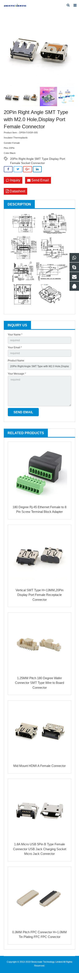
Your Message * (17, 373)
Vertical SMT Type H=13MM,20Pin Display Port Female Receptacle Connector (39, 594)
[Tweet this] (17, 169)
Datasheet (17, 191)
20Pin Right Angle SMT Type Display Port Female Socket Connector (37, 159)
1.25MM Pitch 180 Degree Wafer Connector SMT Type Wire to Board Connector (39, 682)
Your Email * (15, 347)
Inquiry (14, 180)
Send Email (40, 180)
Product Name (16, 360)
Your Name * (15, 334)
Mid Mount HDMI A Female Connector (39, 766)
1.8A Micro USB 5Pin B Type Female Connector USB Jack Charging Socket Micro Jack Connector (39, 848)
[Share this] (8, 169)
